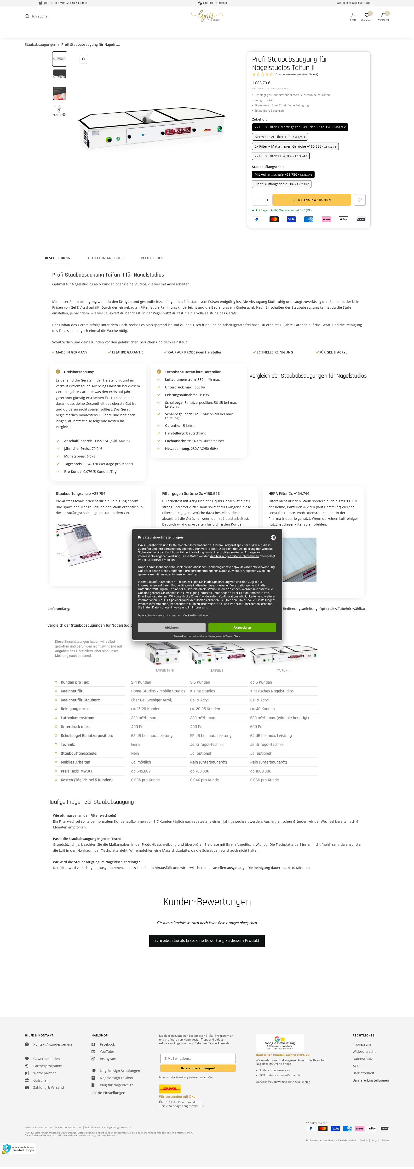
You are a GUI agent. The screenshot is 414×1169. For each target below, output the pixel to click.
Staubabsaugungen (40, 44)
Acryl (374, 1140)
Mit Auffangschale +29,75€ (283, 174)
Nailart (385, 1140)
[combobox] (68, 16)
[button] (309, 74)
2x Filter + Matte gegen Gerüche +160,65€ (295, 146)
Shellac (364, 1140)
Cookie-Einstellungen (108, 1092)
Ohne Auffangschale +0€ (282, 184)
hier (307, 1082)
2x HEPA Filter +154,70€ (281, 156)
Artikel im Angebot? (105, 258)
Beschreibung (57, 258)
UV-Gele (351, 1140)
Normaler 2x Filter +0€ (280, 136)
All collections (207, 29)
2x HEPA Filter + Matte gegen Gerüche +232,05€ (300, 127)
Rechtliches (152, 258)
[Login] (353, 17)
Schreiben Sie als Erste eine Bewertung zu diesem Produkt (207, 940)
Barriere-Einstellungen (371, 1080)
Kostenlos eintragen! (198, 1068)
